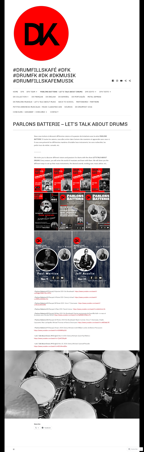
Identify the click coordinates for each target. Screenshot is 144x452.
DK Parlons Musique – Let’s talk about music (34, 102)
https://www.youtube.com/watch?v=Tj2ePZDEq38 (50, 338)
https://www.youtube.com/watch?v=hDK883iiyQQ (50, 330)
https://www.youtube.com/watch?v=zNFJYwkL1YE (93, 322)
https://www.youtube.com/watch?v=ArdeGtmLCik (89, 309)
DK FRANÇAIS (37, 97)
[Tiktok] (125, 80)
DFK (22, 92)
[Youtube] (121, 80)
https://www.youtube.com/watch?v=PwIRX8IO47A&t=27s (72, 315)
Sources (69, 107)
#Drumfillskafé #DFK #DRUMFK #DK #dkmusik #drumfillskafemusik (44, 75)
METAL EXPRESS (94, 97)
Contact (54, 112)
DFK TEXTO (104, 91)
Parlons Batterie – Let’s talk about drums (61, 92)
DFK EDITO (89, 91)
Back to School (66, 102)
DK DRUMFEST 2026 (83, 107)
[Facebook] (113, 80)
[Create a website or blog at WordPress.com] (13, 449)
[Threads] (130, 80)
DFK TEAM (31, 91)
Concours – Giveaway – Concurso (29, 111)
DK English (51, 97)
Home (15, 92)
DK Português (78, 97)
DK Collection (20, 96)
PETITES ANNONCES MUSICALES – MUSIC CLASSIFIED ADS (37, 107)
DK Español (63, 97)
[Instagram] (117, 80)
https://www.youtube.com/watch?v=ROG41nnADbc (50, 346)
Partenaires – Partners (87, 102)
